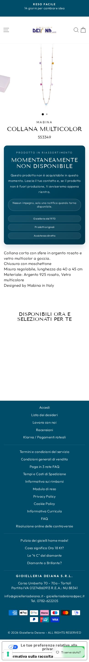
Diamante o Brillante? (44, 563)
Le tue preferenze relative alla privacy (49, 647)
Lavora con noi (44, 422)
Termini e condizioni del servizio (44, 452)
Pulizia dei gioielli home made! (44, 540)
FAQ (44, 518)
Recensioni (44, 430)
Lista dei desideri (44, 415)
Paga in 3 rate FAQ (45, 466)
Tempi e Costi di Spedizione (44, 474)
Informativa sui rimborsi (44, 481)
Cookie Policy (44, 503)
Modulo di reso (44, 489)
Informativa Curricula (44, 511)
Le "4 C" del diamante (44, 555)
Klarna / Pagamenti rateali (44, 437)
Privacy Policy (44, 496)
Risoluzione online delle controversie (44, 526)
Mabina (45, 122)
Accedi (44, 407)
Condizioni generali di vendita (44, 459)
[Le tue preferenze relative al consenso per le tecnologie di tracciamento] (8, 654)
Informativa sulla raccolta (29, 656)
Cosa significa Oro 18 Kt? (44, 548)
